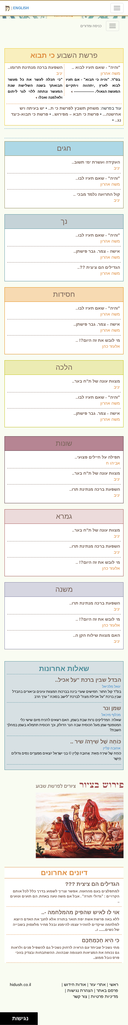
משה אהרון (110, 73)
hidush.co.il (20, 984)
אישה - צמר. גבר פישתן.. (97, 251)
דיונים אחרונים (64, 873)
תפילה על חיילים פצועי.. (97, 457)
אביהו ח (113, 463)
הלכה (64, 367)
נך (64, 221)
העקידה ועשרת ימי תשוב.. (96, 162)
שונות (64, 443)
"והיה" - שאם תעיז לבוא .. (96, 67)
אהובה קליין (112, 748)
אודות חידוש (75, 984)
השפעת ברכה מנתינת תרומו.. (35, 67)
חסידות (64, 294)
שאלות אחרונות (64, 668)
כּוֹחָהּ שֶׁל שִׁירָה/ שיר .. (95, 742)
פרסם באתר (107, 990)
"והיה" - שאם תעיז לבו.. (98, 178)
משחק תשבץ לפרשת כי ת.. (73, 108)
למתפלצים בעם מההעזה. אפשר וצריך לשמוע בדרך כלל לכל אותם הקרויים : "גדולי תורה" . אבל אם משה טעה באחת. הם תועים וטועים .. (64, 896)
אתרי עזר (98, 984)
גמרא (64, 516)
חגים (64, 148)
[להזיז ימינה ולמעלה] (8, 1017)
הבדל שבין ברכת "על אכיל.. (88, 680)
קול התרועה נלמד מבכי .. (96, 194)
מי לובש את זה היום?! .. (98, 340)
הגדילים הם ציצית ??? (92, 884)
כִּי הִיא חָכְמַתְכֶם (100, 940)
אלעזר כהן (111, 346)
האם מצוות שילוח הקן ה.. (96, 635)
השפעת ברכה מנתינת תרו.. (94, 489)
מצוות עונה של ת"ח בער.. (96, 381)
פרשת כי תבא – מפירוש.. (75, 114)
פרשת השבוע (64, 55)
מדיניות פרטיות (104, 996)
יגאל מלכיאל (111, 686)
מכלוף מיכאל (111, 715)
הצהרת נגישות (80, 990)
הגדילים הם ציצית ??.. (98, 267)
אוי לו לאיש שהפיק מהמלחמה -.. (80, 912)
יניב (59, 73)
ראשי (113, 984)
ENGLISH (21, 8)
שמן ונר (112, 708)
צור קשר (80, 996)
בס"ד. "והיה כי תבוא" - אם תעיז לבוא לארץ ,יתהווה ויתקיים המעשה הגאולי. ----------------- (93, 85)
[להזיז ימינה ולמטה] (8, 1020)
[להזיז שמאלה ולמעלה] (4, 1017)
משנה (64, 589)
